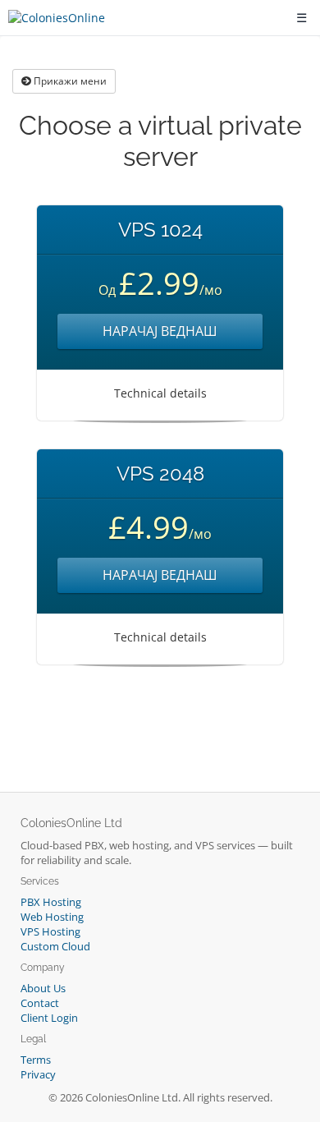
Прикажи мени (69, 81)
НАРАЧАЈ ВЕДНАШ (160, 331)
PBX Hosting (51, 902)
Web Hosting (52, 917)
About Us (43, 989)
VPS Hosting (50, 932)
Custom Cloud (55, 947)
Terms (36, 1060)
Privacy (38, 1075)
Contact (40, 1003)
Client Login (49, 1018)
